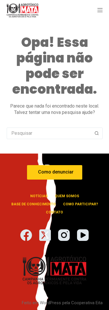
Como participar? (80, 204)
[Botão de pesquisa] (96, 133)
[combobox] (49, 133)
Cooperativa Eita (87, 302)
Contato (54, 212)
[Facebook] (26, 235)
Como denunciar (56, 172)
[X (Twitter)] (45, 235)
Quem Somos (67, 196)
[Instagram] (64, 235)
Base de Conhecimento (33, 204)
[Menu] (100, 10)
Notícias (39, 196)
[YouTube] (83, 235)
